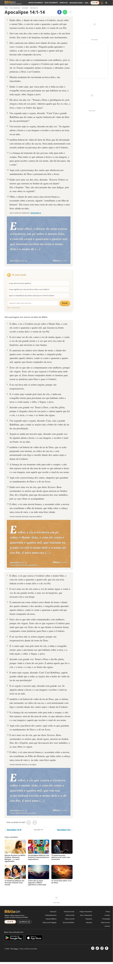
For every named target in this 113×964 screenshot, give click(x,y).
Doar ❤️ (10, 922)
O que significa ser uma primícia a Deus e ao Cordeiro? (29, 289)
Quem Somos (105, 922)
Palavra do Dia (69, 919)
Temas (108, 912)
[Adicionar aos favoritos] (70, 12)
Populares (88, 919)
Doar (95, 3)
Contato (107, 915)
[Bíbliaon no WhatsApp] (92, 948)
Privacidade (106, 919)
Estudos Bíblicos (51, 919)
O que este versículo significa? (20, 283)
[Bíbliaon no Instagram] (102, 948)
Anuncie (107, 926)
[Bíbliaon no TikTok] (97, 948)
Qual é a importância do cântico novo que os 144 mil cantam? (31, 295)
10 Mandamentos (50, 915)
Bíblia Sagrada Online (13, 4)
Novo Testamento (51, 3)
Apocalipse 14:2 (63, 829)
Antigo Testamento (35, 3)
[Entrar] (102, 3)
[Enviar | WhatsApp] (65, 12)
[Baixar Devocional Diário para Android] (13, 938)
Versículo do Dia (69, 912)
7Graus (16, 949)
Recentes (89, 922)
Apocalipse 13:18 (14, 829)
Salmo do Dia (70, 915)
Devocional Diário (68, 922)
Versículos (64, 3)
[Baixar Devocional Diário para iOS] (34, 938)
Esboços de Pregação (49, 922)
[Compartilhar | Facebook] (59, 12)
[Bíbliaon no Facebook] (106, 948)
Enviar (65, 303)
